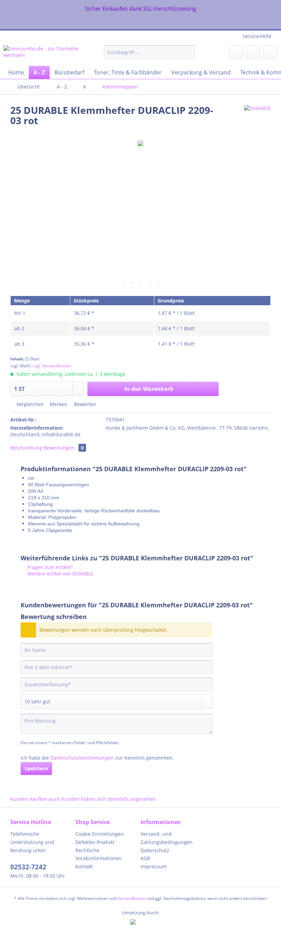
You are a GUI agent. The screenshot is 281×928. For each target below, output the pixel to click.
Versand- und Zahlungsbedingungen (166, 838)
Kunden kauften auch (35, 799)
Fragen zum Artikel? (49, 567)
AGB (145, 858)
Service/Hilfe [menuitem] (257, 36)
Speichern (36, 768)
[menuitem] (149, 55)
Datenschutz (154, 850)
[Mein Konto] (253, 52)
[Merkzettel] (236, 52)
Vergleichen (29, 404)
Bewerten (84, 404)
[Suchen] (188, 52)
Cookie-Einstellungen (99, 834)
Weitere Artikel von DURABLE (60, 573)
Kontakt (84, 866)
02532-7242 (28, 866)
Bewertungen (64, 447)
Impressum (153, 866)
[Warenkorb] (270, 52)
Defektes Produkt (94, 842)
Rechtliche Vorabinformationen (98, 854)
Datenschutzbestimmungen (82, 757)
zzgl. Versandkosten (52, 366)
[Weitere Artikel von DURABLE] (257, 117)
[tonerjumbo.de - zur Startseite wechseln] (42, 53)
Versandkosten (132, 898)
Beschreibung (26, 447)
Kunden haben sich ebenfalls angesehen (108, 799)
